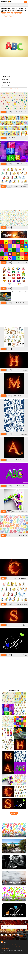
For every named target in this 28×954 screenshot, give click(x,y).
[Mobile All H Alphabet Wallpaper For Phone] (20, 744)
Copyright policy (14, 946)
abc (8, 13)
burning (3, 15)
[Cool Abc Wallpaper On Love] (20, 756)
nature (8, 15)
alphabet (3, 13)
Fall (5, 931)
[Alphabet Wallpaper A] (8, 779)
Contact (9, 944)
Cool (16, 929)
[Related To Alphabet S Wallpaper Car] (20, 803)
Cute (19, 929)
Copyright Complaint (5, 946)
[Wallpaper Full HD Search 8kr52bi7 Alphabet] (20, 709)
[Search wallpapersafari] (2, 927)
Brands (19, 4)
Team (5, 944)
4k (1, 4)
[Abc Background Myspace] (8, 709)
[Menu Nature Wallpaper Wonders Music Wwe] (8, 733)
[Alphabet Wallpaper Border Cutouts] (8, 744)
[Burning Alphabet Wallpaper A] (8, 768)
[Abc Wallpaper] (20, 733)
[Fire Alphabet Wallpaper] (8, 803)
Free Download (14, 88)
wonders (3, 18)
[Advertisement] (14, 27)
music (22, 15)
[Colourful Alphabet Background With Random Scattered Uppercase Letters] (20, 779)
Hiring (13, 944)
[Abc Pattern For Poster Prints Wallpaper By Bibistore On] (8, 697)
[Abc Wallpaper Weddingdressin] (20, 721)
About (2, 944)
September (22, 929)
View (3, 111)
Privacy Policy (21, 946)
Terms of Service (4, 948)
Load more (14, 813)
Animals (14, 4)
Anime (9, 4)
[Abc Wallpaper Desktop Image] (8, 721)
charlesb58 (6, 85)
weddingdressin (18, 13)
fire (12, 13)
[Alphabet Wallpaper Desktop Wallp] (20, 697)
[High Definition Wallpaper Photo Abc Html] (20, 791)
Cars (25, 4)
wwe (18, 15)
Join (26, 1)
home (13, 15)
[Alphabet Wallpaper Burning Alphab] (8, 756)
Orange (2, 931)
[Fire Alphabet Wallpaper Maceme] (8, 791)
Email (16, 944)
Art (5, 4)
